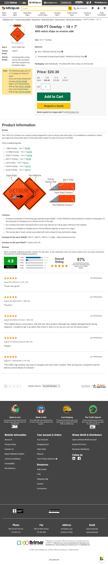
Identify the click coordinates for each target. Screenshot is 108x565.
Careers (40, 484)
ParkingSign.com (84, 542)
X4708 (29, 155)
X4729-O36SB (21, 81)
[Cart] (104, 8)
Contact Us (9, 449)
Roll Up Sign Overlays (73, 19)
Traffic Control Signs (72, 14)
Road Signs (36, 19)
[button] (101, 558)
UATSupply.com (73, 544)
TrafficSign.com (8, 19)
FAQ (39, 474)
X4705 (27, 148)
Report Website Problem (14, 454)
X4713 (27, 170)
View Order (41, 449)
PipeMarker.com (50, 544)
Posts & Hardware (101, 14)
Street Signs (4, 14)
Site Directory (10, 468)
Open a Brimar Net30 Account (84, 440)
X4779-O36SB (25, 92)
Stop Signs (15, 14)
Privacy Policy (10, 444)
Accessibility (10, 463)
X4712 (28, 166)
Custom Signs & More (22, 19)
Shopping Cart (43, 444)
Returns (40, 454)
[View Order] (92, 8)
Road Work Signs (48, 19)
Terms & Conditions (13, 459)
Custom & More (87, 14)
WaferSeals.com (85, 544)
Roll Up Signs (60, 19)
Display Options (34, 386)
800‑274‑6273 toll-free (16, 529)
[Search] (70, 8)
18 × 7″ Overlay (45, 40)
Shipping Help (42, 479)
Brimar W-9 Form (79, 444)
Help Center (41, 469)
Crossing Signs (57, 14)
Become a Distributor (80, 449)
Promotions (42, 488)
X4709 (28, 159)
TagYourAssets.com (61, 544)
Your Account (42, 440)
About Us (8, 440)
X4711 (26, 163)
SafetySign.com (58, 542)
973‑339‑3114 (73, 112)
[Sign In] (98, 8)
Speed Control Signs (42, 14)
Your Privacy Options (45, 459)
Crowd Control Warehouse (71, 542)
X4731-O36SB (25, 86)
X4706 (29, 152)
